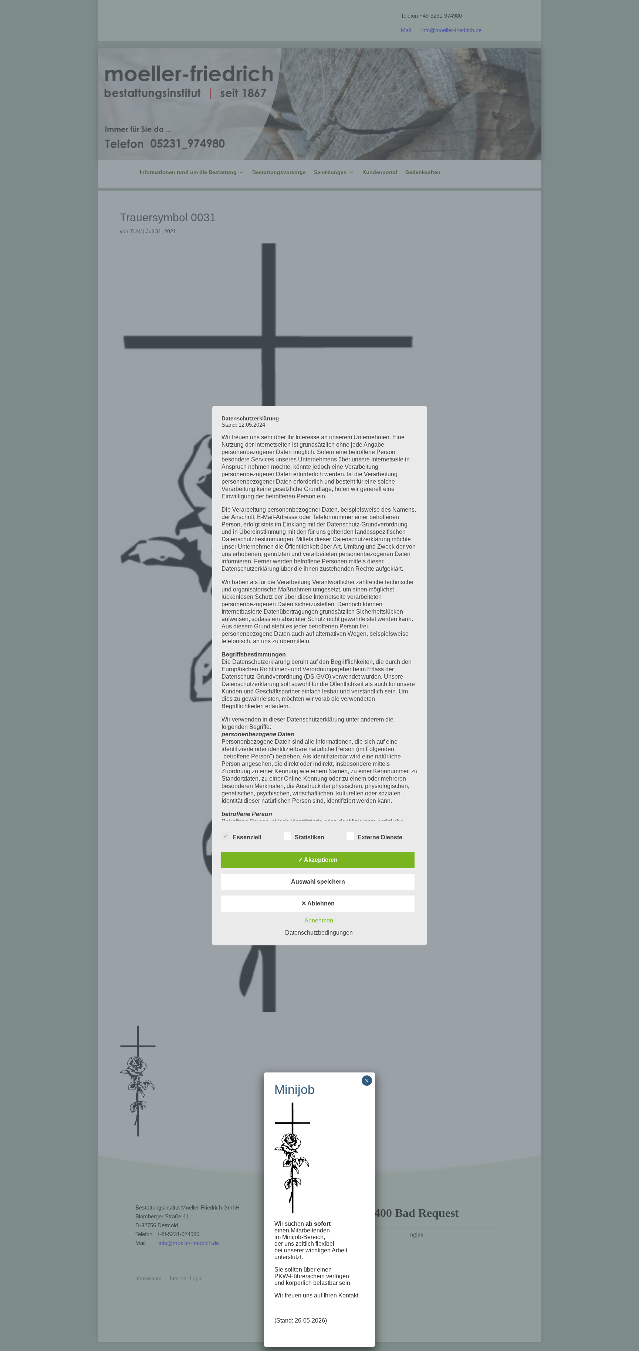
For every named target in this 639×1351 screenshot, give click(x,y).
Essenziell (247, 837)
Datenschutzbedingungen (319, 932)
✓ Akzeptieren (318, 860)
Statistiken (309, 837)
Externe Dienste (380, 837)
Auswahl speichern (318, 882)
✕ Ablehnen (318, 903)
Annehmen (318, 920)
